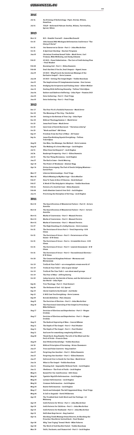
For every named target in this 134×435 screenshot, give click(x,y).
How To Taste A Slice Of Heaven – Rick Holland (62, 180)
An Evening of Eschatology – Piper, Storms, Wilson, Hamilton (64, 21)
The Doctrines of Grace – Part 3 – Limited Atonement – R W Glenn (67, 248)
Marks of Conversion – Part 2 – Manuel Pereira (62, 219)
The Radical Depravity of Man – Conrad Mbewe (63, 322)
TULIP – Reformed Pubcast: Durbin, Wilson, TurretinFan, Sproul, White (67, 26)
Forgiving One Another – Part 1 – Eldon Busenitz (63, 355)
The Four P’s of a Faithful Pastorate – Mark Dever (63, 109)
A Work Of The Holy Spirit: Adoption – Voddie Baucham (66, 183)
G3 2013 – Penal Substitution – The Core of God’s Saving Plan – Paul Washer (68, 61)
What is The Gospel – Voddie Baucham (59, 362)
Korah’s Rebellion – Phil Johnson (57, 297)
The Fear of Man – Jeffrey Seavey (57, 274)
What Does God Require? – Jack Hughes (59, 150)
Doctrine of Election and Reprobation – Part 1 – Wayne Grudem (66, 317)
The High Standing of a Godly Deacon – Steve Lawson (65, 226)
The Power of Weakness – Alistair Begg (59, 164)
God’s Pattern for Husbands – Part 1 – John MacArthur (66, 409)
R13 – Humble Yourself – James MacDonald (61, 38)
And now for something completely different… (63, 332)
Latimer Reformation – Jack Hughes (58, 379)
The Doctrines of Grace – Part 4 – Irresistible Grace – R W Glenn (67, 242)
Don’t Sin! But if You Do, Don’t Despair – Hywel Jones (64, 69)
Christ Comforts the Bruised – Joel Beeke (60, 291)
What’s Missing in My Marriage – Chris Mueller (63, 176)
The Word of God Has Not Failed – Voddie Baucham (64, 426)
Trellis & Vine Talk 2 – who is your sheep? (60, 267)
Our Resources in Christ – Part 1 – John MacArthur (64, 47)
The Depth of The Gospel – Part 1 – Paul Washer (63, 329)
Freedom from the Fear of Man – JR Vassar (61, 134)
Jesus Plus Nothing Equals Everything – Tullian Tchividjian (63, 138)
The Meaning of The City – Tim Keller (58, 113)
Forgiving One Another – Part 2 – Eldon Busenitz (63, 352)
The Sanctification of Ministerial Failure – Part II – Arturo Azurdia (68, 205)
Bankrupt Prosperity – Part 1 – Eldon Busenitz (62, 153)
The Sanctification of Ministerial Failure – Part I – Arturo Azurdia (67, 211)
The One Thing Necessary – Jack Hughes (60, 157)
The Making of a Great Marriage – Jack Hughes (63, 146)
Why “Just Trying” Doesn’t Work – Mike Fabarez (63, 422)
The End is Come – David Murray (56, 160)
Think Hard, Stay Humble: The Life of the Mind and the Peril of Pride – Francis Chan (66, 337)
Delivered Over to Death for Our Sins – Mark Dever (64, 359)
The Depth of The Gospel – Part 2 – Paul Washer (63, 325)
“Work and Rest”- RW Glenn (54, 130)
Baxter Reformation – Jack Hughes (58, 386)
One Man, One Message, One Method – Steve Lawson (64, 143)
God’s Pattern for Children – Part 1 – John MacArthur (65, 406)
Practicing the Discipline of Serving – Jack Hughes (64, 194)
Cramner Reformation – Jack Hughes (59, 383)
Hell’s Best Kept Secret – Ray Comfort (58, 413)
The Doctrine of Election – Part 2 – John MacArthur (64, 301)
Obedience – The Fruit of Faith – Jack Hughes (62, 369)
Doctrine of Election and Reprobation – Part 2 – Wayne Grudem (66, 311)
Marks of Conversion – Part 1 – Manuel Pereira (62, 222)
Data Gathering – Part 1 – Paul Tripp (58, 99)
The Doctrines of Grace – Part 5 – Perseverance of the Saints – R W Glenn (65, 236)
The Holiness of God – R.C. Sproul (56, 287)
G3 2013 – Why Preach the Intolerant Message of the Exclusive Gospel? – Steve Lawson (64, 74)
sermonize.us (44, 5)
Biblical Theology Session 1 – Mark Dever (60, 120)
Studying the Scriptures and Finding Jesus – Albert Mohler (68, 85)
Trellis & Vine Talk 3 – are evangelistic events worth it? (66, 264)
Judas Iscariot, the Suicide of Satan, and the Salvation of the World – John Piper (67, 279)
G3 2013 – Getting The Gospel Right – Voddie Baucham (65, 78)
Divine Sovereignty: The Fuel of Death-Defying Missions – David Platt (67, 168)
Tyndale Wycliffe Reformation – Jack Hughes (62, 376)
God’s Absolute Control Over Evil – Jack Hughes (62, 190)
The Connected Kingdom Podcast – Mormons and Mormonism (63, 259)
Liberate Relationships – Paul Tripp (58, 173)
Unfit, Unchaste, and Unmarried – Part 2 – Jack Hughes (66, 429)
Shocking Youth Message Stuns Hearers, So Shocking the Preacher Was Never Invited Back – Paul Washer (66, 417)
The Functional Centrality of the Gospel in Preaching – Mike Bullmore (66, 305)
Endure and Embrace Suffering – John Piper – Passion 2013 (68, 92)
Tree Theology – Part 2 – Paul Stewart (58, 284)
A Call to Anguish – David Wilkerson (58, 393)
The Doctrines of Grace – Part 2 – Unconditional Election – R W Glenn (67, 253)
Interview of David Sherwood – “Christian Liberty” (64, 127)
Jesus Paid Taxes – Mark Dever (56, 123)
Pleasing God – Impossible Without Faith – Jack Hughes (66, 366)
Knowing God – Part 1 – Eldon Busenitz (59, 66)
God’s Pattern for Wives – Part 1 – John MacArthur (64, 403)
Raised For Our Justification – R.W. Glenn (60, 373)
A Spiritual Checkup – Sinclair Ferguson (60, 51)
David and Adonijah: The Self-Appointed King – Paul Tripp (68, 390)
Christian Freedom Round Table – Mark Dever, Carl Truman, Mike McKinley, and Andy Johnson (64, 55)
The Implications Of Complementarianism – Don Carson (67, 82)
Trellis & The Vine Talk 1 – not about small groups (64, 271)
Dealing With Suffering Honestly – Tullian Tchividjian (66, 89)
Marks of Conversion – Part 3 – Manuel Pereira (62, 215)
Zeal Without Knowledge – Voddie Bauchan (61, 341)
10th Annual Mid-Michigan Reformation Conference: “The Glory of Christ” (68, 42)
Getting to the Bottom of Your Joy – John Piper (62, 116)
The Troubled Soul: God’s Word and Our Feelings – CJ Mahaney (65, 398)
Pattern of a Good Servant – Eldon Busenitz (61, 187)
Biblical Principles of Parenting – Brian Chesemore (64, 345)
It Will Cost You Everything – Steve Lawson (61, 294)
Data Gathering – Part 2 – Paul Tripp (58, 96)
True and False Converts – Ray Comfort (59, 348)
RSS (102, 9)
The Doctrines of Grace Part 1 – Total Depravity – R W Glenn (65, 230)
